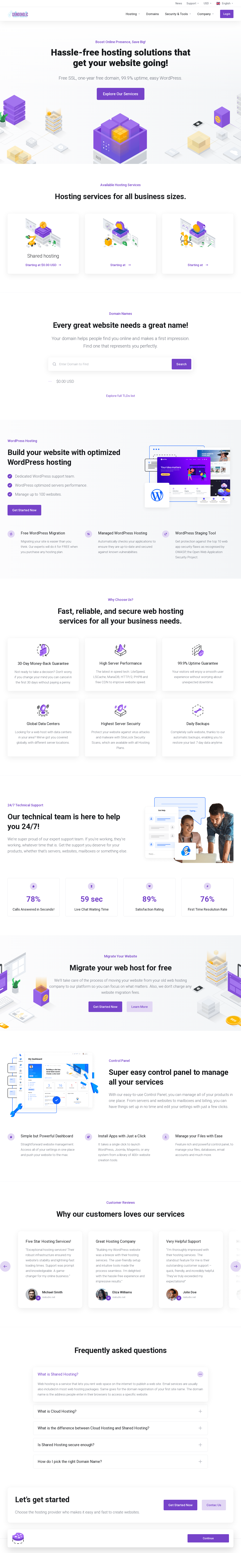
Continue (208, 1538)
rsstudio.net (48, 1297)
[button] (235, 1266)
